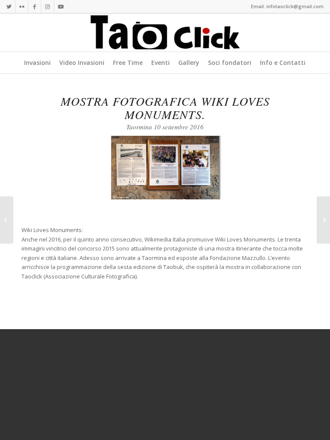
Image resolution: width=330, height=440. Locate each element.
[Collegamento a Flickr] (21, 6)
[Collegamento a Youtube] (60, 6)
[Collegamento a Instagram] (47, 6)
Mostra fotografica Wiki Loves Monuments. (165, 107)
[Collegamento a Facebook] (34, 6)
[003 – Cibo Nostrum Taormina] (323, 220)
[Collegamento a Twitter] (9, 6)
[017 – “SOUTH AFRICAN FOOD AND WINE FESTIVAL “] (6, 220)
